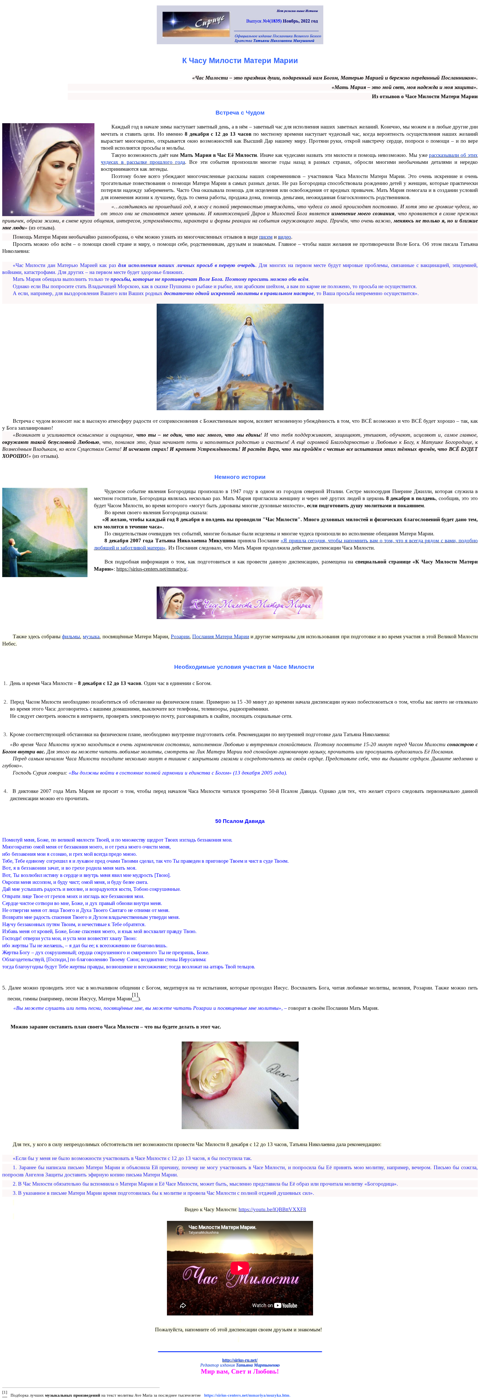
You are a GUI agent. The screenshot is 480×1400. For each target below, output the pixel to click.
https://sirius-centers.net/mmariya (151, 569)
